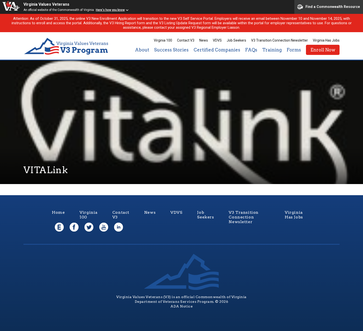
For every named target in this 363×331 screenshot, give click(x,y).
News (203, 40)
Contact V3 (185, 40)
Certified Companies (217, 49)
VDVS (217, 40)
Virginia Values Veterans (46, 4)
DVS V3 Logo (66, 46)
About (142, 49)
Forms (294, 49)
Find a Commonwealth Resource (332, 6)
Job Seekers (236, 40)
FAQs (251, 49)
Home (58, 212)
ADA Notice (181, 306)
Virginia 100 (163, 40)
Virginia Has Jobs (326, 40)
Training (272, 49)
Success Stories (171, 49)
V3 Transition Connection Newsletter (279, 40)
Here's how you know (110, 10)
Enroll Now (322, 49)
